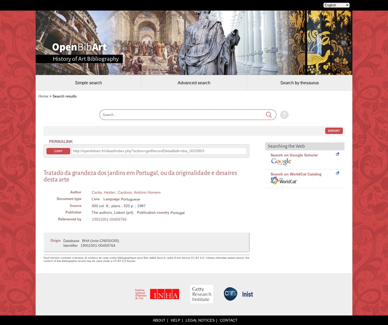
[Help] (283, 115)
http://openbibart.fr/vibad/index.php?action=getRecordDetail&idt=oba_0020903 (138, 151)
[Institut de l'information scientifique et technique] (247, 294)
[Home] (79, 47)
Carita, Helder (103, 192)
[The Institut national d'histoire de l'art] (157, 294)
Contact (229, 320)
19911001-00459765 (109, 219)
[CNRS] (230, 294)
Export (334, 130)
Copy (58, 151)
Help (175, 320)
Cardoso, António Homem (139, 192)
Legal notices (200, 320)
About (159, 320)
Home (43, 96)
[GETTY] (201, 294)
